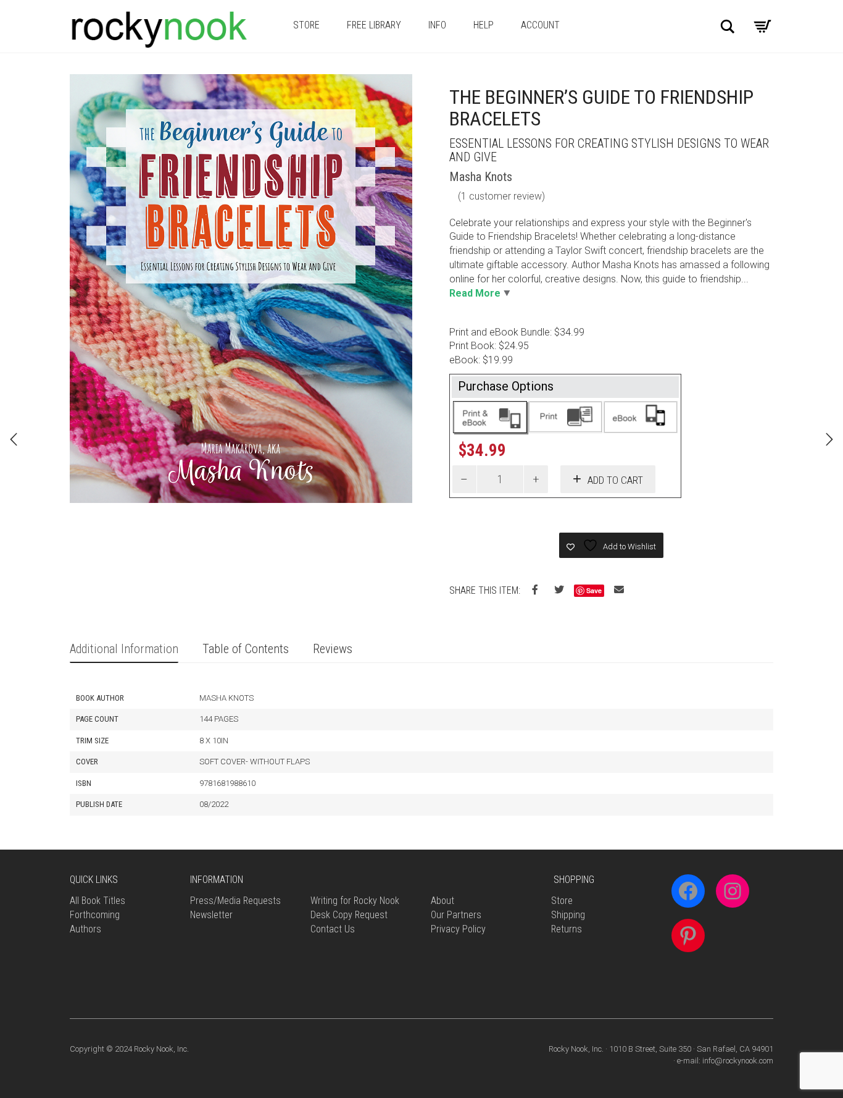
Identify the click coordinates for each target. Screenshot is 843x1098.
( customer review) (501, 196)
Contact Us (332, 929)
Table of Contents (245, 648)
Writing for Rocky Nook (354, 900)
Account (540, 25)
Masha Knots (480, 176)
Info (437, 25)
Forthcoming (95, 915)
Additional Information (124, 648)
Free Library (374, 25)
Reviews (332, 648)
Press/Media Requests (235, 900)
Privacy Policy (458, 929)
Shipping (568, 915)
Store (306, 25)
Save (594, 590)
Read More (474, 293)
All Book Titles (97, 900)
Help (483, 25)
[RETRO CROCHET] (13, 439)
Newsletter (211, 915)
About (442, 900)
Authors (85, 929)
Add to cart (615, 480)
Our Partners (456, 915)
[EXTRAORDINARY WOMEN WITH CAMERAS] (829, 439)
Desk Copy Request (349, 915)
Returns (566, 929)
